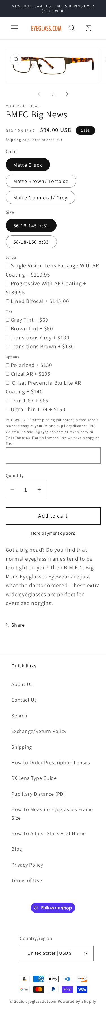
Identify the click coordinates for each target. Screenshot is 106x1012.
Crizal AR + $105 (31, 373)
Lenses (11, 257)
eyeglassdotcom (41, 1001)
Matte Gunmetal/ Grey (40, 197)
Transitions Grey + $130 (40, 337)
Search (19, 715)
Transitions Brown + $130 (42, 346)
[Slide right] (67, 94)
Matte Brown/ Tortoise (41, 181)
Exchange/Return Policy (38, 731)
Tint (9, 311)
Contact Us (24, 699)
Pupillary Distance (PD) (38, 793)
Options (12, 356)
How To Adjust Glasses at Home (48, 833)
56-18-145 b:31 (31, 225)
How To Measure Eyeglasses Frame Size (52, 813)
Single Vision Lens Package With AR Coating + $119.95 (52, 270)
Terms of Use (26, 880)
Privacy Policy (27, 864)
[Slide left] (39, 94)
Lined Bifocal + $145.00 (40, 301)
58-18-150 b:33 (31, 241)
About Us (22, 684)
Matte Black (27, 164)
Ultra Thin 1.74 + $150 (38, 409)
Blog (16, 848)
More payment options (53, 533)
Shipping (13, 139)
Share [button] (18, 624)
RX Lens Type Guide (34, 777)
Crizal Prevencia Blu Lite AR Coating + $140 (43, 387)
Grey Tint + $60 (30, 319)
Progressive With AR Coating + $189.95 (46, 288)
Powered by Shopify (77, 1001)
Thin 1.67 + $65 (30, 400)
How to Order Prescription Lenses (50, 762)
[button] (15, 28)
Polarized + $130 (31, 365)
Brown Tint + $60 (32, 328)
